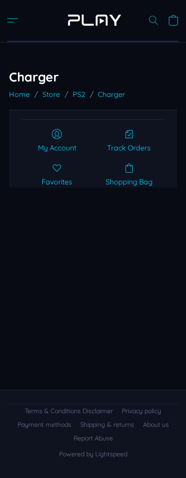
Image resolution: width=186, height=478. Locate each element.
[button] (93, 20)
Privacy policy (141, 411)
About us (156, 424)
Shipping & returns (107, 424)
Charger (111, 94)
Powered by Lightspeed (93, 454)
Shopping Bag (129, 181)
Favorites (57, 181)
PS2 (79, 94)
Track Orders (129, 147)
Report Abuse (93, 438)
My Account (57, 147)
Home (19, 94)
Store (51, 94)
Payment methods (44, 424)
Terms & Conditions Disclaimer (69, 411)
